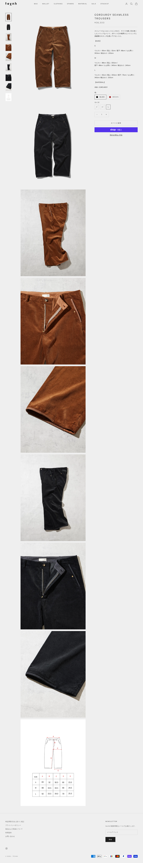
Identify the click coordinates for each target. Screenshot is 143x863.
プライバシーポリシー (13, 825)
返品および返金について (14, 829)
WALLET (45, 4)
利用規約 (8, 833)
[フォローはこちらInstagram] (6, 848)
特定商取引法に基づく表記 (14, 822)
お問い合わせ (10, 836)
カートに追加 (116, 123)
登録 (110, 839)
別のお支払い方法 (116, 135)
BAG (36, 4)
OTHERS (70, 4)
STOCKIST (105, 4)
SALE (94, 4)
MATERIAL (82, 4)
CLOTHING (58, 4)
